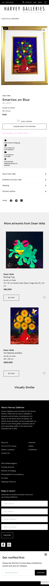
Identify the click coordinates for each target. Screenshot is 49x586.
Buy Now (11, 298)
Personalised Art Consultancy (12, 474)
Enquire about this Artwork (25, 126)
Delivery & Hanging (8, 471)
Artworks (32, 442)
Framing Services (7, 467)
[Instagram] (9, 545)
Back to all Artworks (10, 19)
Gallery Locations (8, 449)
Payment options (8, 191)
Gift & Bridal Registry (9, 463)
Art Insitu (4, 478)
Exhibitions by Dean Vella (12, 180)
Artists (31, 446)
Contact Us (5, 453)
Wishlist (28, 2)
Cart (34, 2)
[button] (44, 30)
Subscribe (7, 535)
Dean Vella (6, 96)
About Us (4, 442)
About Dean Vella (9, 174)
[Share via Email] (11, 200)
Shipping (5, 185)
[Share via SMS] (21, 200)
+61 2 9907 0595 (8, 2)
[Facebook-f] (3, 545)
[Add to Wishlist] (44, 297)
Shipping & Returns (8, 482)
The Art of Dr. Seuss (8, 446)
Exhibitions (33, 449)
